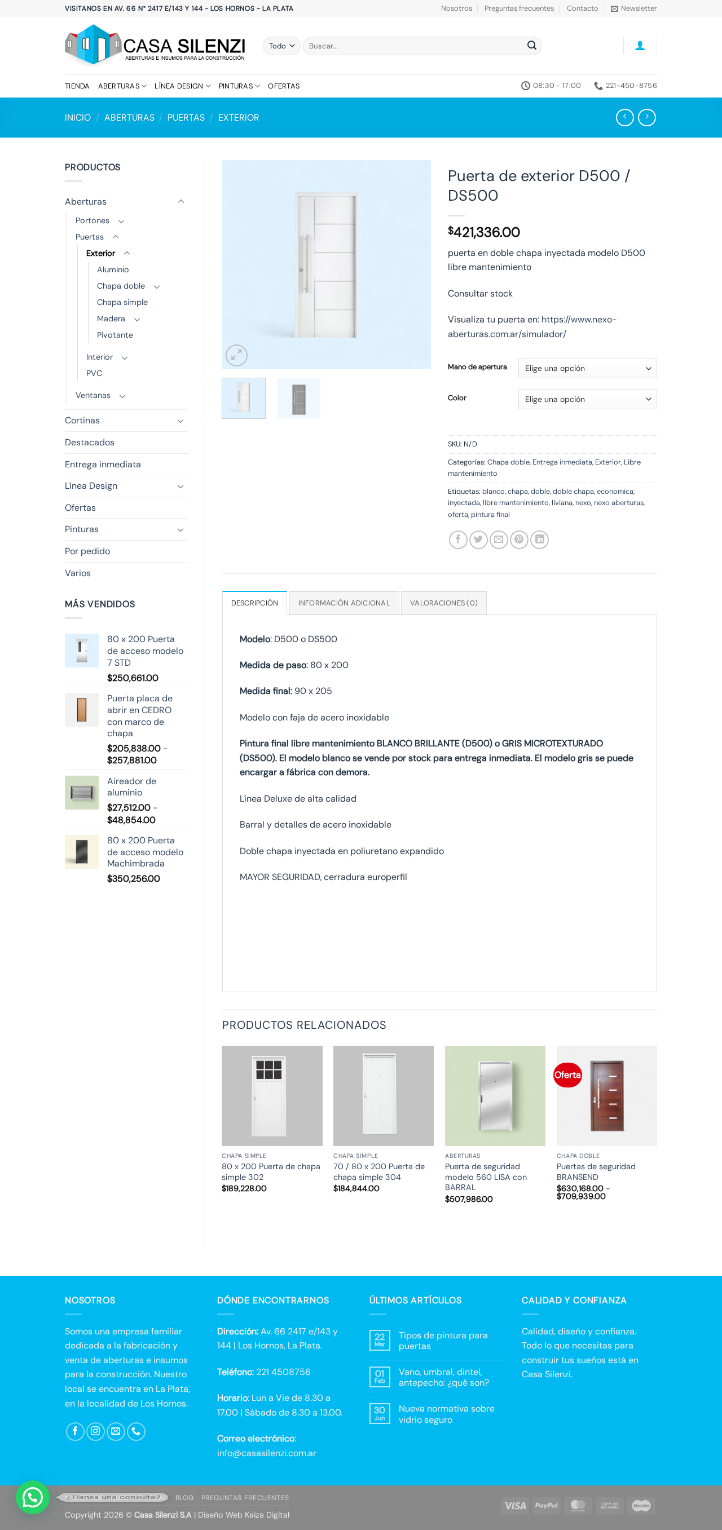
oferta (458, 514)
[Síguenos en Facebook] (75, 1431)
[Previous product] (646, 117)
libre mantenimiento (516, 502)
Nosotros (456, 8)
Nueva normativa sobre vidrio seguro (447, 1414)
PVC (94, 373)
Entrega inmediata (103, 464)
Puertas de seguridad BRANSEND (596, 1171)
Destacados (90, 442)
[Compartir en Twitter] (478, 539)
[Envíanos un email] (116, 1431)
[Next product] (624, 117)
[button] (634, 8)
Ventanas (93, 395)
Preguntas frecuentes (519, 8)
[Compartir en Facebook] (458, 539)
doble (540, 491)
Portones (92, 220)
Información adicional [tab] (344, 603)
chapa (518, 491)
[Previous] (240, 264)
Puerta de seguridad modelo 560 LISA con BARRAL (486, 1176)
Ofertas (284, 86)
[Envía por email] (499, 539)
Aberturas (118, 86)
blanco (493, 491)
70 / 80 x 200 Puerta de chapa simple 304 (379, 1171)
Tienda (77, 86)
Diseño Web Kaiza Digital (243, 1515)
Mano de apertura (477, 367)
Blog (184, 1497)
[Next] (413, 264)
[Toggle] (181, 202)
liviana (562, 502)
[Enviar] (532, 46)
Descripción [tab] (255, 603)
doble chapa (573, 491)
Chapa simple (122, 302)
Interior (99, 357)
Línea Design (179, 86)
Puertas (186, 117)
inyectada (464, 502)
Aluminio (113, 269)
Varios (78, 573)
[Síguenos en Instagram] (95, 1431)
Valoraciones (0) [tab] (444, 603)
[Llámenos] (136, 1431)
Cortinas (82, 420)
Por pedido (87, 551)
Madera (111, 318)
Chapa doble (121, 286)
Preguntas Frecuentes (245, 1497)
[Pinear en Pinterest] (519, 539)
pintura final (490, 514)
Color (457, 398)
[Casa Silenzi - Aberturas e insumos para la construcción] (155, 45)
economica (615, 491)
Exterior (238, 117)
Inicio (78, 117)
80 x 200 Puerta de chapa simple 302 (271, 1171)
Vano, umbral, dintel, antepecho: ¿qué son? (444, 1377)
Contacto (582, 8)
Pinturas (236, 86)
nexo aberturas (619, 502)
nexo (583, 502)
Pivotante (115, 335)
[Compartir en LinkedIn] (539, 539)
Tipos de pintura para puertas (443, 1340)
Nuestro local (139, 1497)
